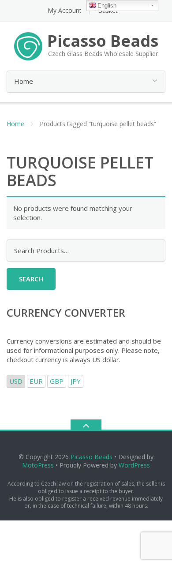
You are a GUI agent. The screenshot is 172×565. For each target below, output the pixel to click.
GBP (57, 381)
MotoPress (38, 465)
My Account (65, 10)
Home (15, 124)
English (106, 5)
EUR (36, 381)
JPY (76, 381)
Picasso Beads (91, 457)
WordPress (134, 465)
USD (15, 381)
